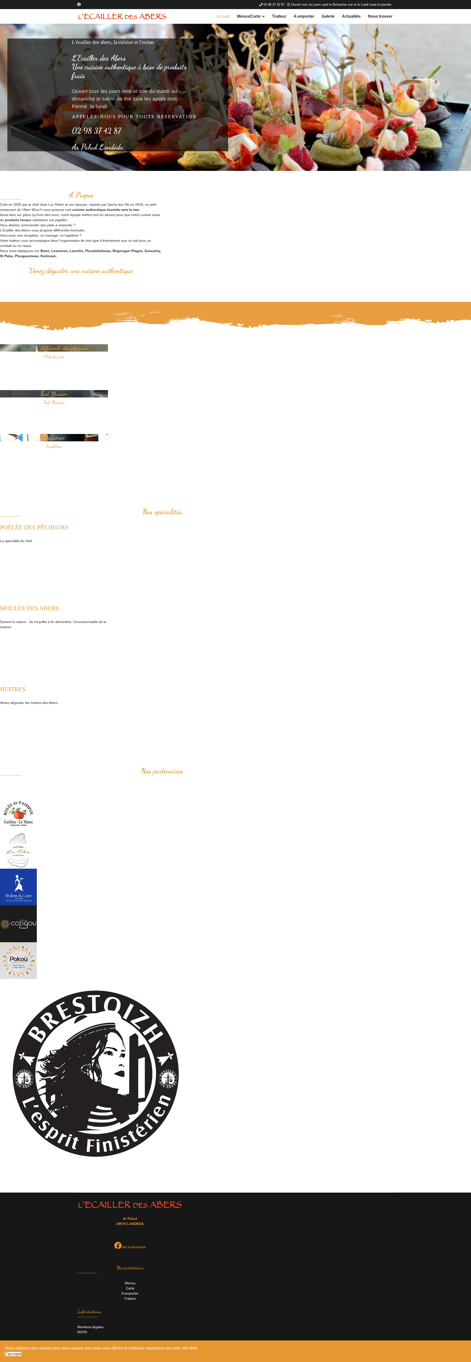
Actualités (351, 16)
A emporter (304, 16)
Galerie (328, 16)
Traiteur (279, 16)
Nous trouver (380, 16)
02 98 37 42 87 (274, 4)
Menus (130, 1283)
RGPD (82, 1332)
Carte (130, 1288)
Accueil (223, 16)
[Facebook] (79, 4)
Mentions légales (90, 1327)
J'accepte (13, 1354)
